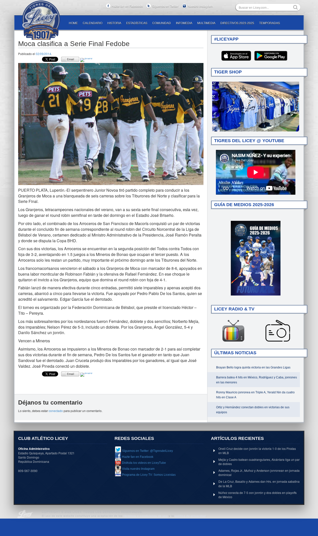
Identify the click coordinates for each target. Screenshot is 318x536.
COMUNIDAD (161, 23)
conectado (56, 411)
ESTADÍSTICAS (136, 23)
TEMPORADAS (269, 23)
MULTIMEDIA (206, 23)
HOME (73, 23)
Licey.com (41, 20)
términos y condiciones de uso (146, 516)
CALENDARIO (92, 23)
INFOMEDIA (184, 23)
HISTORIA (114, 23)
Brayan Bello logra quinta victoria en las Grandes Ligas (253, 367)
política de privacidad (190, 516)
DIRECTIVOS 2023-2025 (237, 23)
